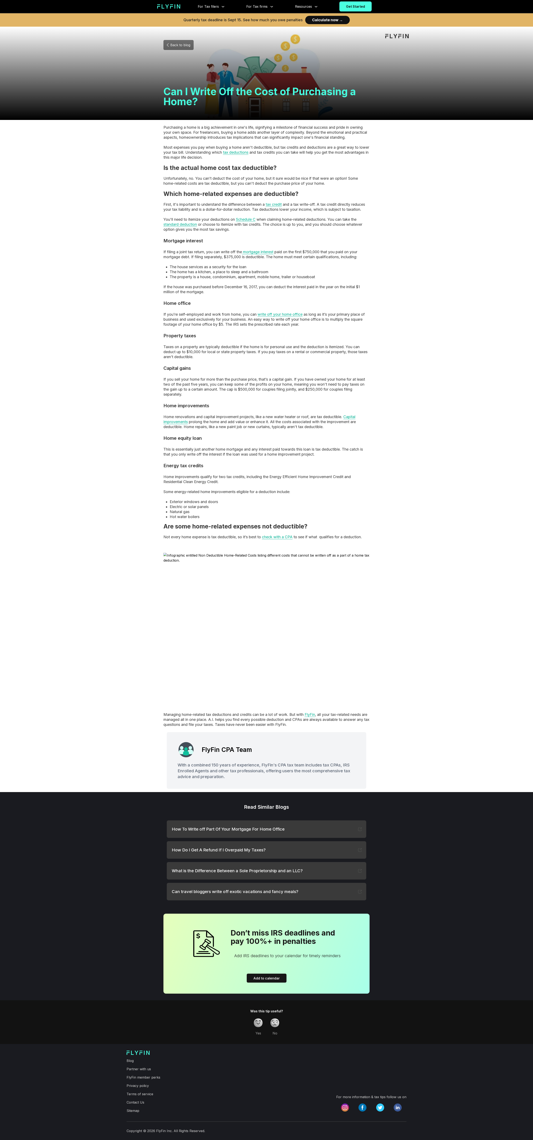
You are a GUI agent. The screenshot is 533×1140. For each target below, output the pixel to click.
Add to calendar (266, 978)
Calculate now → (327, 20)
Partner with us (139, 1069)
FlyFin (310, 714)
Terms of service (140, 1094)
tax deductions (235, 152)
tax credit (274, 204)
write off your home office (280, 314)
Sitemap (133, 1111)
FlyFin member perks (143, 1077)
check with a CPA (277, 537)
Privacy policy (138, 1086)
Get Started (355, 6)
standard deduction (180, 224)
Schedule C (245, 219)
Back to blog (180, 45)
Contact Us (135, 1102)
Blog (130, 1061)
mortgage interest (257, 252)
